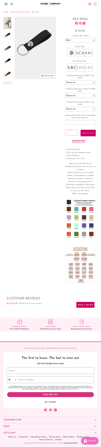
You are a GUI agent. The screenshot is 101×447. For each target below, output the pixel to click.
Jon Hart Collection (20, 12)
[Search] (9, 4)
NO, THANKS (50, 402)
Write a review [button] (85, 305)
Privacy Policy (70, 389)
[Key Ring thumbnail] (7, 23)
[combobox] (12, 380)
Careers (58, 440)
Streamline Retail (70, 443)
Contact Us (23, 437)
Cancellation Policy (38, 437)
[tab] (78, 141)
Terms (76, 389)
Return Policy (69, 437)
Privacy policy (55, 437)
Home (5, 12)
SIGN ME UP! (50, 394)
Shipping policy (83, 437)
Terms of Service (46, 440)
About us (12, 437)
